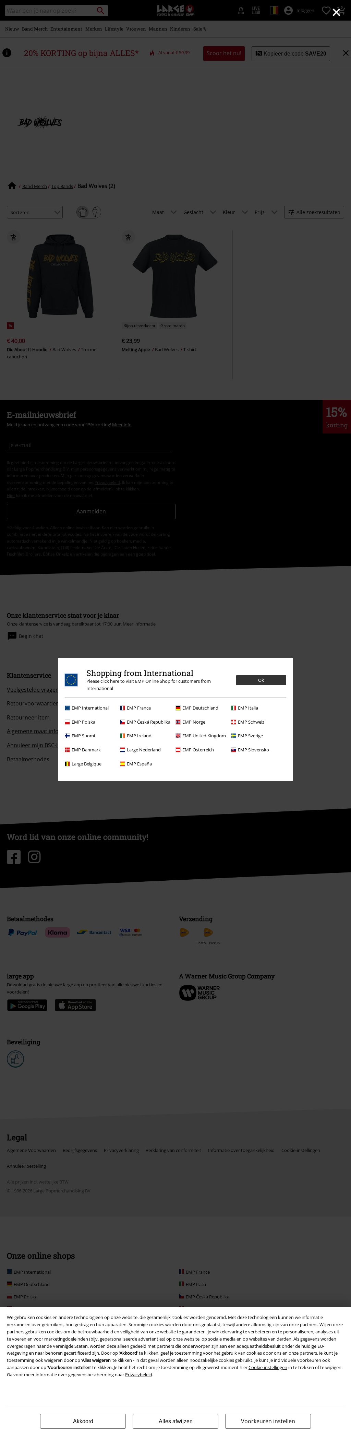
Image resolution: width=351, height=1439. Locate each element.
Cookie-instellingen (268, 1367)
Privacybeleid (138, 1374)
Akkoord (83, 1421)
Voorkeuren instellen (268, 1421)
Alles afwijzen (176, 1421)
